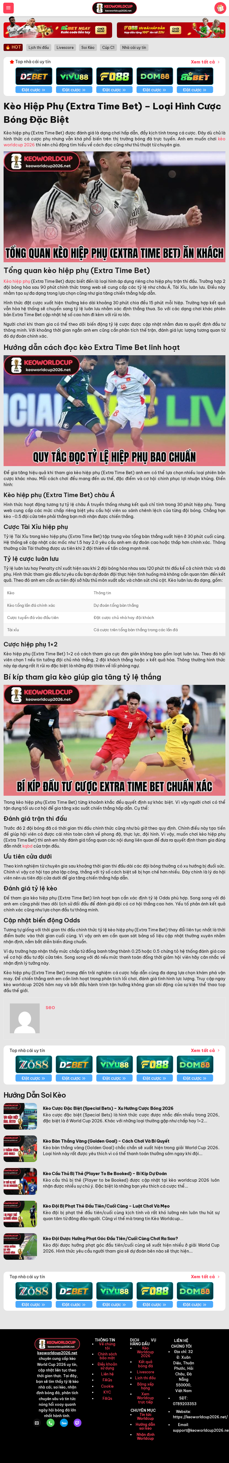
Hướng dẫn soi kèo (145, 1426)
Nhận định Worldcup (145, 1436)
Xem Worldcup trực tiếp (145, 1398)
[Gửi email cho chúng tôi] (37, 1423)
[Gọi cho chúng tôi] (50, 1423)
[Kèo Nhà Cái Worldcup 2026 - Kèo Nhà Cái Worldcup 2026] (114, 8)
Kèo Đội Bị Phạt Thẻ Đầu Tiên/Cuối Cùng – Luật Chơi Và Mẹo (106, 1206)
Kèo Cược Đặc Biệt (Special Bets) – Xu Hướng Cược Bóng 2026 (108, 1108)
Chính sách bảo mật (107, 1356)
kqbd (27, 846)
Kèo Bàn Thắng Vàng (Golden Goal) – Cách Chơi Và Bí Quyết (106, 1141)
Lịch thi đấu (145, 1378)
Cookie (107, 1386)
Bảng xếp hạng (145, 1386)
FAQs (107, 1380)
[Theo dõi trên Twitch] (77, 1423)
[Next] (205, 76)
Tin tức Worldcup (145, 1416)
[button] (8, 8)
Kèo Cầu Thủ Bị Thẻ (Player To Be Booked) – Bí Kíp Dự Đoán (105, 1173)
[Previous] (23, 76)
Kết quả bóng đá (145, 1364)
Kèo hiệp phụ (17, 281)
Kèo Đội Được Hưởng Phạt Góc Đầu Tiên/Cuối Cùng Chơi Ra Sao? (110, 1238)
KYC (107, 1392)
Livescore (145, 1372)
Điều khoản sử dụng (107, 1366)
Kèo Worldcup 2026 (145, 1352)
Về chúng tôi (107, 1346)
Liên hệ (107, 1374)
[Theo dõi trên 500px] (64, 1423)
